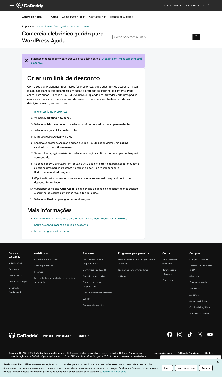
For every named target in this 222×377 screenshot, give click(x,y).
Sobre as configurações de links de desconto (61, 224)
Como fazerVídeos (73, 16)
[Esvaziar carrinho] (209, 5)
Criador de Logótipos (199, 307)
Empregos (14, 269)
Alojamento (195, 295)
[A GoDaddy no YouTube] (210, 336)
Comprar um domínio (199, 259)
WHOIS (86, 299)
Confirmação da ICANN (94, 270)
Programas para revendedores (133, 270)
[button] (218, 359)
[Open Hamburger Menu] (10, 5)
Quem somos (15, 263)
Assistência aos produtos (46, 259)
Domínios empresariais (94, 276)
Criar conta (167, 280)
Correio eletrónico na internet (97, 293)
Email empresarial (198, 282)
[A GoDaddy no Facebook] (170, 336)
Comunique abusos (43, 265)
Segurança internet (198, 301)
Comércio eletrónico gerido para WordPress (62, 26)
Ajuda (54, 16)
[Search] (196, 37)
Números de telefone (199, 313)
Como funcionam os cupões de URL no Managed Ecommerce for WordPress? (81, 218)
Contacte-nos (97, 16)
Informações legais (18, 281)
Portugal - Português (56, 335)
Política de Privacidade (189, 353)
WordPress (194, 288)
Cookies (209, 353)
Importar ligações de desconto (52, 231)
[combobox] (152, 37)
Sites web (194, 276)
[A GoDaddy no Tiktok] (190, 336)
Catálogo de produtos (93, 305)
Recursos (38, 272)
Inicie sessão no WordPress (50, 111)
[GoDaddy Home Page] (23, 336)
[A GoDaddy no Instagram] (180, 336)
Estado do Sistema (121, 16)
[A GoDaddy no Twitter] (200, 336)
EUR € (82, 335)
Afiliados (122, 276)
